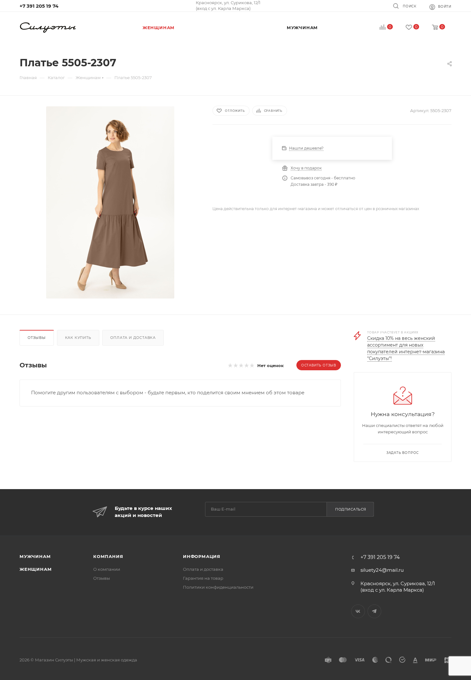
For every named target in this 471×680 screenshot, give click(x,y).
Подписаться (350, 509)
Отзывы (37, 337)
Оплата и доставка (133, 337)
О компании (106, 569)
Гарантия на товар (203, 578)
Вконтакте (358, 611)
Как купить (78, 337)
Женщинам (36, 569)
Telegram (374, 611)
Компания (108, 556)
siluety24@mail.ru (382, 570)
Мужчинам (35, 556)
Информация (201, 556)
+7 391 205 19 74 (39, 6)
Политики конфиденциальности (218, 587)
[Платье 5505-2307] (110, 202)
